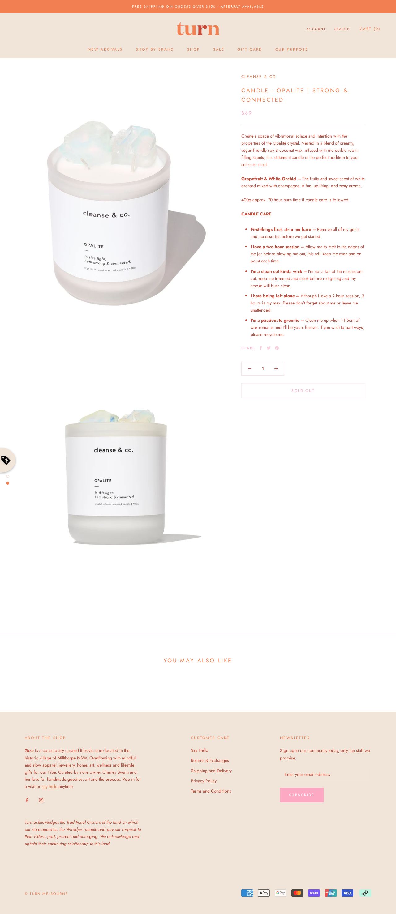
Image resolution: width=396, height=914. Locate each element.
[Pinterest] (277, 348)
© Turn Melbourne (46, 893)
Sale (219, 49)
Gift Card (249, 49)
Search (342, 29)
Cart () (370, 29)
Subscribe (302, 795)
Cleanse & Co (258, 76)
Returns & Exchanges (210, 760)
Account (316, 29)
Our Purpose (291, 49)
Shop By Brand (155, 49)
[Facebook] (261, 348)
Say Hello (199, 750)
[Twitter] (269, 348)
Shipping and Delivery (211, 770)
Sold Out (303, 390)
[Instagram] (41, 799)
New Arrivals (105, 49)
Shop (193, 49)
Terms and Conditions (211, 791)
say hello (50, 786)
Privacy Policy (204, 781)
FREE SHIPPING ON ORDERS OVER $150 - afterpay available (198, 6)
